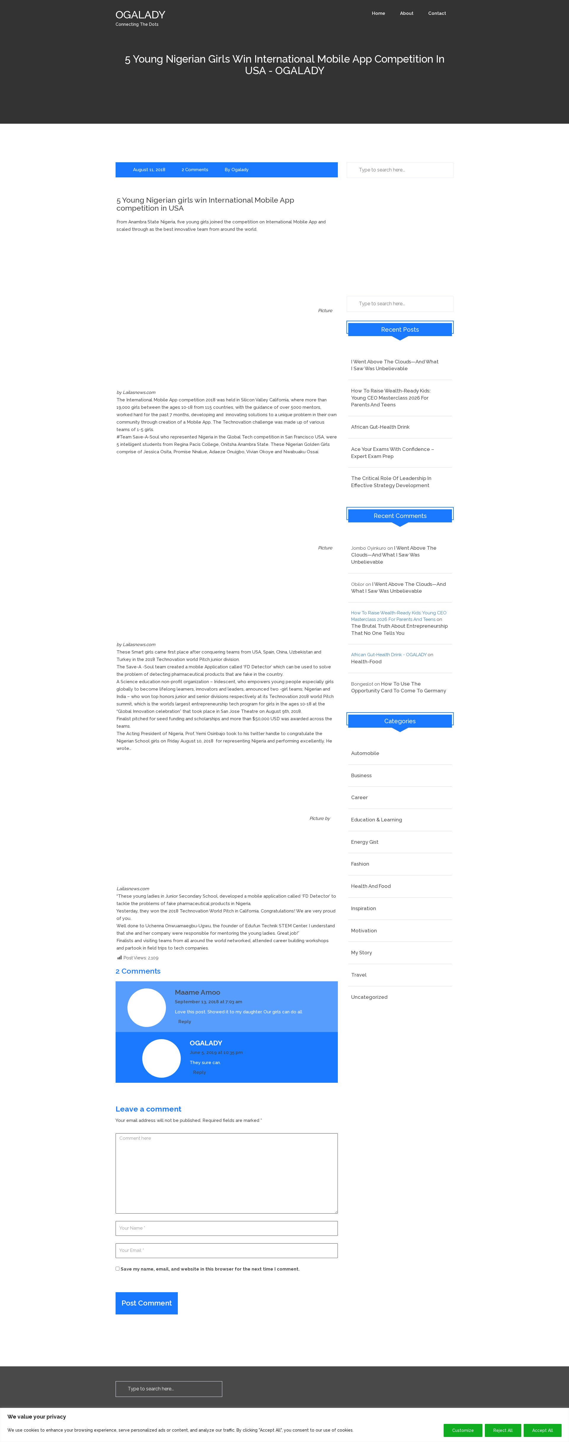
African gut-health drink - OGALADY (388, 654)
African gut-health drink (380, 427)
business (361, 775)
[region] (284, 1425)
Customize (463, 1430)
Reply (184, 1021)
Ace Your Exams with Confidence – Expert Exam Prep (392, 452)
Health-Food (366, 661)
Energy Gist (364, 842)
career (359, 797)
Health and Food (371, 886)
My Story (361, 952)
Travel (359, 975)
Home (378, 13)
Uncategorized (369, 997)
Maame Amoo (197, 992)
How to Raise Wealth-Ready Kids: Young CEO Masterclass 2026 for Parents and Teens (391, 398)
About (406, 13)
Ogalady (240, 169)
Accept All (542, 1430)
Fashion (360, 864)
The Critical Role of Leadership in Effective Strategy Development (391, 481)
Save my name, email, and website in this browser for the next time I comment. (210, 1269)
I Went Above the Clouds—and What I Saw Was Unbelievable (395, 365)
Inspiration (363, 908)
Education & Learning (376, 820)
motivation (364, 931)
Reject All (503, 1430)
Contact (437, 13)
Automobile (365, 753)
